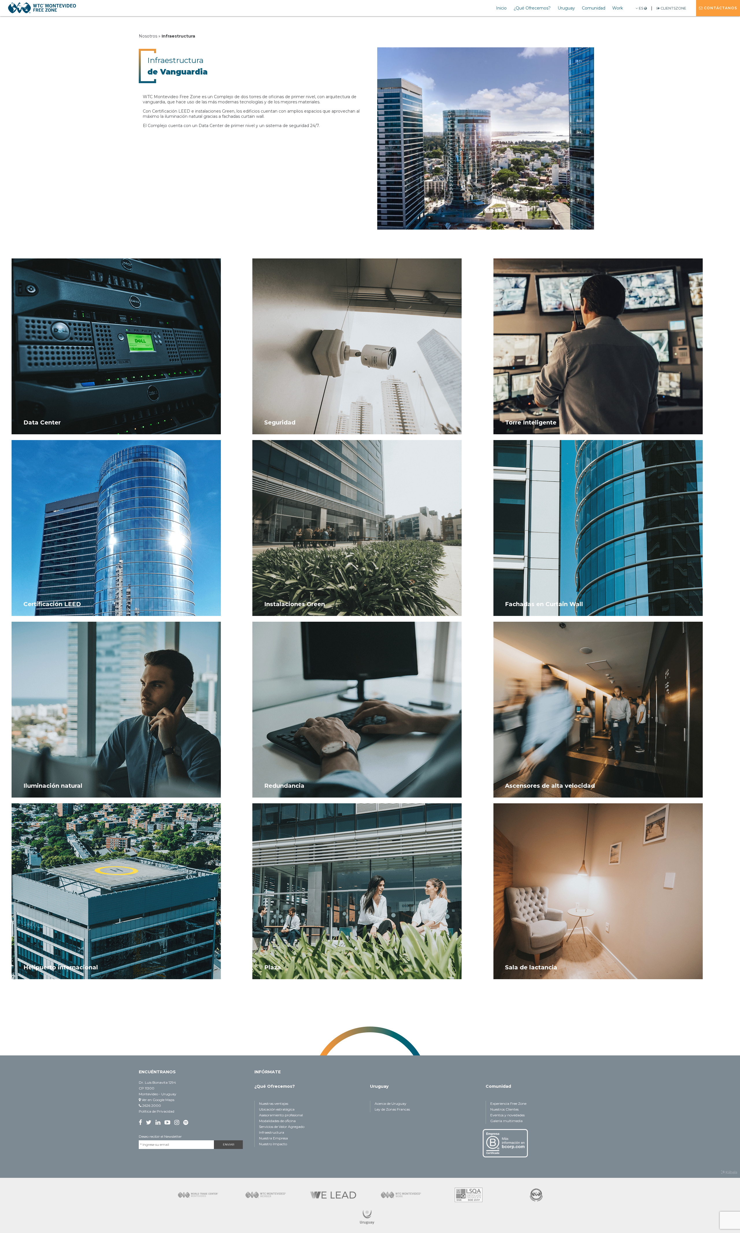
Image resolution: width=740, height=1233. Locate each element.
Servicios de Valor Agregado (281, 1126)
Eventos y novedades (507, 1115)
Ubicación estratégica (277, 1109)
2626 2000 (151, 1105)
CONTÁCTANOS (720, 8)
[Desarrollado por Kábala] (729, 1172)
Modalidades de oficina (277, 1121)
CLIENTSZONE (673, 8)
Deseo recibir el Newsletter (160, 1136)
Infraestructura (271, 1132)
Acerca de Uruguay (390, 1103)
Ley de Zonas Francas (392, 1109)
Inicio (501, 8)
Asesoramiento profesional (281, 1115)
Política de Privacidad (156, 1111)
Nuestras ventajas (273, 1103)
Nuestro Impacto (273, 1144)
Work (617, 8)
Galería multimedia (506, 1121)
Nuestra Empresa (273, 1138)
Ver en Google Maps (157, 1100)
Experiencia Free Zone (508, 1103)
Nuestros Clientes (504, 1109)
